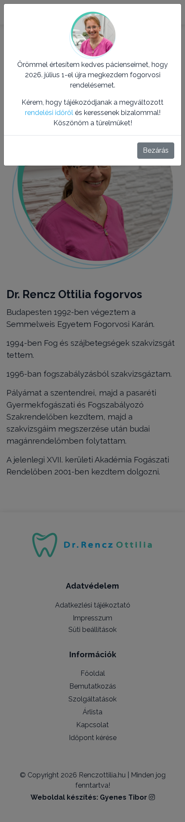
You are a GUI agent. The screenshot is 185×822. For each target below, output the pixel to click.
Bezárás (156, 150)
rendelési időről (49, 113)
